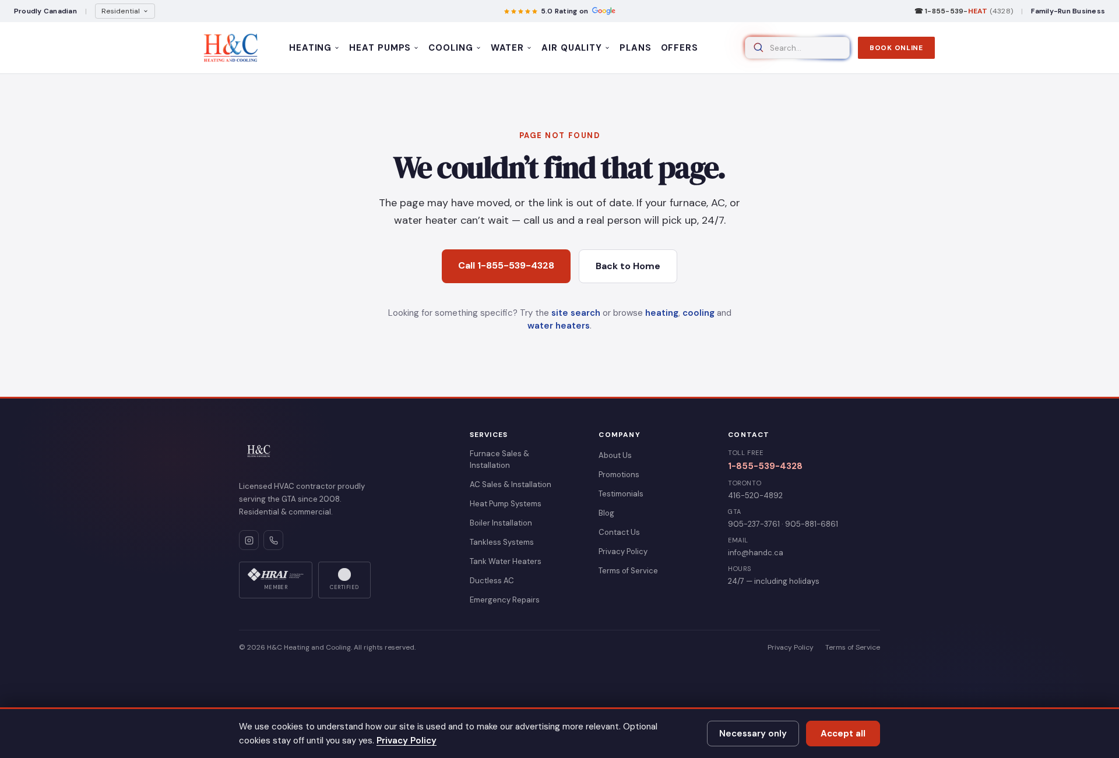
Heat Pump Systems (505, 504)
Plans (636, 48)
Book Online (896, 47)
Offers (679, 48)
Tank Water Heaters (505, 561)
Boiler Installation (501, 523)
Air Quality (571, 48)
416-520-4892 (755, 495)
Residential (120, 11)
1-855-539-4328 (765, 466)
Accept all (843, 733)
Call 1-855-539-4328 (506, 265)
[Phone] (273, 540)
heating (661, 313)
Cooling (450, 48)
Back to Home (628, 266)
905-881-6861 (811, 524)
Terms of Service (628, 571)
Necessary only (753, 733)
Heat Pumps (380, 48)
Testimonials (621, 494)
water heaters (558, 326)
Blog (606, 513)
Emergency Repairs (505, 600)
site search (575, 313)
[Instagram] (249, 540)
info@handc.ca (755, 553)
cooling (698, 313)
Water (508, 48)
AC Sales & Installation (510, 484)
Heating (310, 48)
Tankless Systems (502, 542)
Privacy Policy (623, 551)
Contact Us (619, 532)
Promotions (619, 475)
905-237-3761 (754, 524)
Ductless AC (492, 581)
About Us (615, 455)
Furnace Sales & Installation (499, 459)
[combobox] (797, 48)
